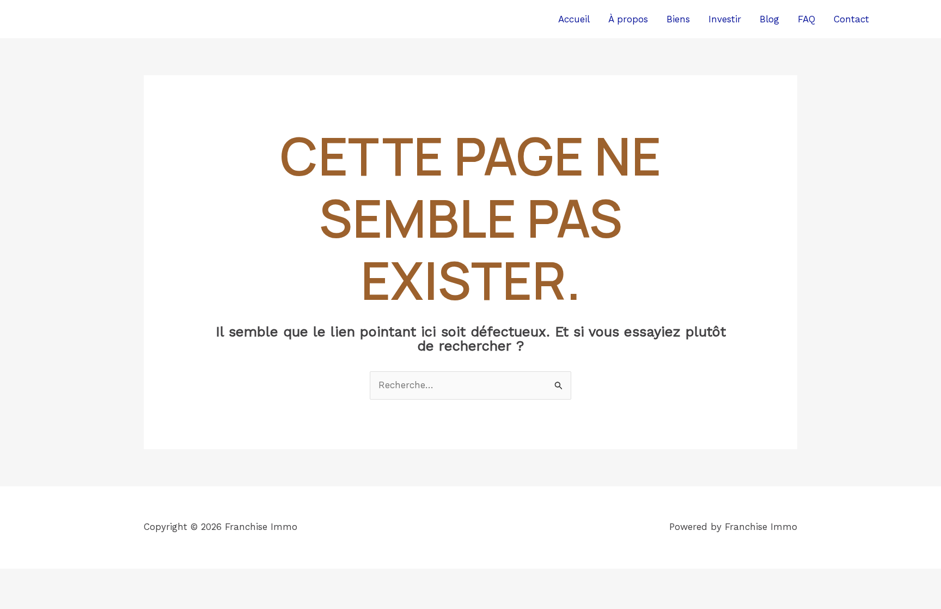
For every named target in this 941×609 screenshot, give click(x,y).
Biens (678, 19)
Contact (851, 19)
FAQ (806, 19)
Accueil (574, 19)
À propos (628, 19)
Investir (724, 19)
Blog (769, 19)
